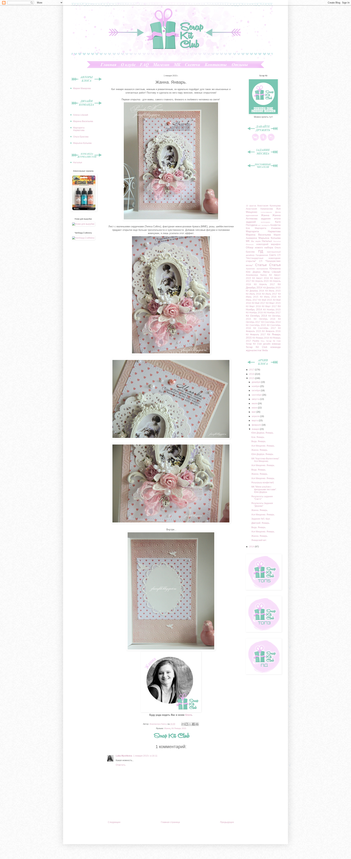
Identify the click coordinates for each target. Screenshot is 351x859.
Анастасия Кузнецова (269, 205)
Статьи (261, 265)
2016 (252, 374)
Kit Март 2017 (269, 306)
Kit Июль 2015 (273, 291)
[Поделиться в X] (190, 724)
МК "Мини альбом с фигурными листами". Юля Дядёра (264, 489)
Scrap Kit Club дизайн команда (263, 344)
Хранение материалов (257, 269)
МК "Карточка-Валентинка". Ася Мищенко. (265, 459)
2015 (252, 378)
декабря (256, 382)
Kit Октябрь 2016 (264, 319)
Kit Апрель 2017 (264, 284)
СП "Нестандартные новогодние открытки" (263, 258)
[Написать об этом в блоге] (186, 724)
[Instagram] (271, 140)
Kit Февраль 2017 (256, 334)
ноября (256, 386)
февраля (257, 425)
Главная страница (170, 822)
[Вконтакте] (255, 140)
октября (256, 390)
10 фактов (251, 206)
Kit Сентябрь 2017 (264, 328)
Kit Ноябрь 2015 (272, 309)
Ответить (120, 765)
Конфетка (275, 225)
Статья (275, 265)
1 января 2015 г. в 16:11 (145, 756)
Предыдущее (227, 822)
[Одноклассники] (263, 140)
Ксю (248, 228)
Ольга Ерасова (80, 136)
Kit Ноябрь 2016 (254, 312)
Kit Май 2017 (258, 303)
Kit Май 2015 (265, 300)
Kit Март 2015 (273, 303)
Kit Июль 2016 (253, 294)
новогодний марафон (268, 244)
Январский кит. (259, 540)
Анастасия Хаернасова (259, 209)
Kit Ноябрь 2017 (272, 312)
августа (256, 399)
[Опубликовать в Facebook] (193, 724)
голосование (266, 212)
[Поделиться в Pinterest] (197, 724)
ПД (260, 251)
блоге (188, 715)
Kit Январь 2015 (178, 728)
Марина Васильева (83, 121)
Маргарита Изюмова (268, 228)
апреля (256, 416)
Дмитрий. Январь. (260, 523)
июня (255, 407)
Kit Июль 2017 (269, 294)
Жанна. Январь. (259, 450)
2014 (252, 546)
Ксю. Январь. (258, 437)
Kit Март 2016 (253, 306)
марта (255, 420)
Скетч (272, 254)
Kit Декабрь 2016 (255, 291)
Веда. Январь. (258, 441)
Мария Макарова (82, 88)
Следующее (114, 822)
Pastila (255, 341)
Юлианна (275, 268)
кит (259, 225)
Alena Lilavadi (272, 271)
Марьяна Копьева (82, 143)
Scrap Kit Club (273, 341)
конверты (266, 225)
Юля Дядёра (253, 272)
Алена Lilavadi (80, 115)
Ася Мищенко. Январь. (263, 446)
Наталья (77, 162)
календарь (265, 222)
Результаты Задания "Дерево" (262, 504)
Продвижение (262, 255)
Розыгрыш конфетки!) (262, 482)
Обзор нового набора (259, 247)
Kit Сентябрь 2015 (256, 325)
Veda (265, 350)
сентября (257, 395)
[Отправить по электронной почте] (183, 724)
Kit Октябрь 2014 (256, 315)
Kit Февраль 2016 (271, 331)
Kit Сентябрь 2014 (271, 322)
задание (266, 218)
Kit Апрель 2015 (260, 281)
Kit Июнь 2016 (268, 297)
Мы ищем (256, 241)
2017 (252, 369)
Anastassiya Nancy (256, 275)
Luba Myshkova (124, 756)
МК (248, 241)
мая (254, 412)
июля (255, 403)
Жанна (167, 728)
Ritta (263, 341)
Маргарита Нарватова (78, 129)
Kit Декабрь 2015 (272, 287)
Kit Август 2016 (260, 278)
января (256, 429)
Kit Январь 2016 (260, 338)
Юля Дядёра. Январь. (262, 433)
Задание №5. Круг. (260, 519)
